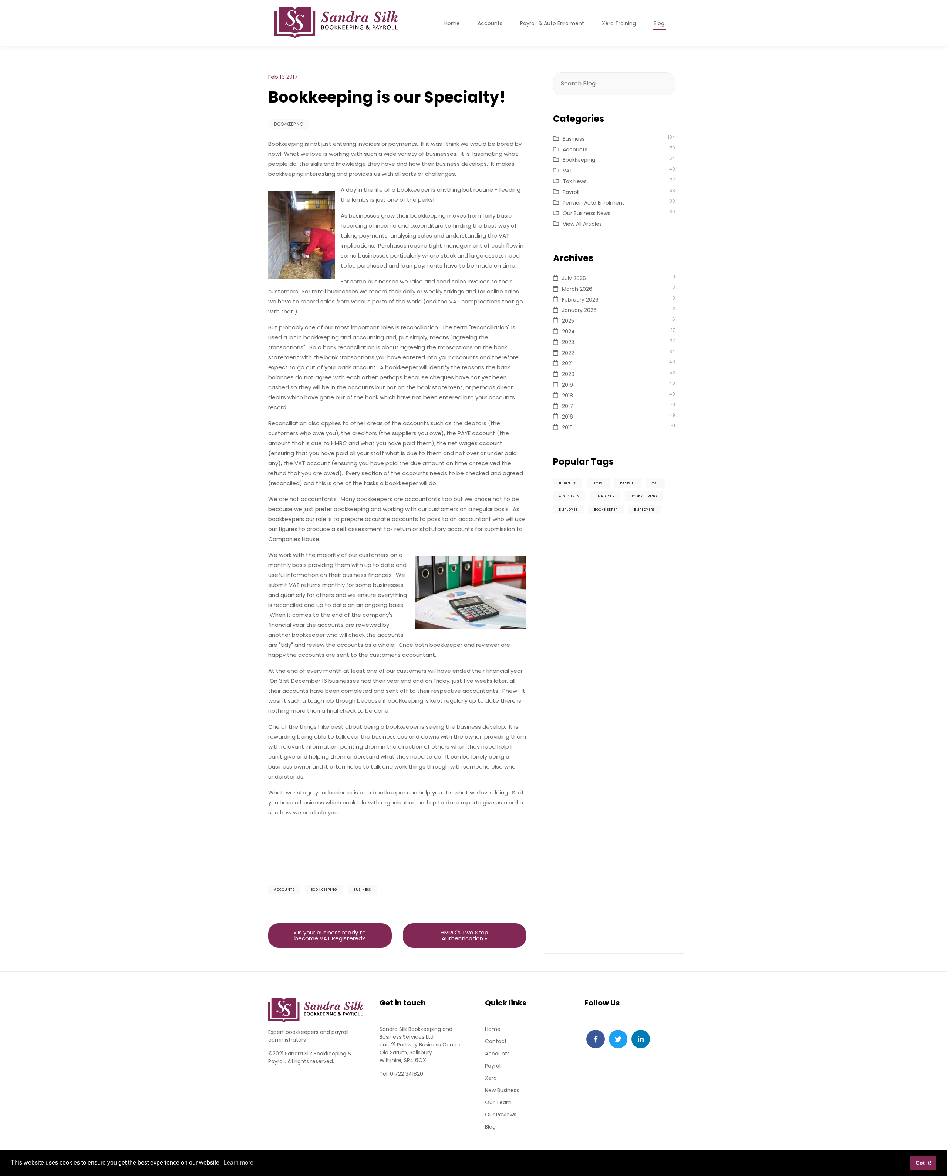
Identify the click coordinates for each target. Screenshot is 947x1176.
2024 (568, 331)
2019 (567, 385)
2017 (567, 406)
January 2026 (579, 310)
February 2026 (580, 299)
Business (362, 889)
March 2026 (577, 289)
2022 (568, 353)
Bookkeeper (606, 509)
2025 (568, 321)
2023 (568, 342)
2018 (567, 395)
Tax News (575, 181)
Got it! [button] (923, 1163)
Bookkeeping (288, 124)
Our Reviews (500, 1114)
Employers (644, 509)
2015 (567, 427)
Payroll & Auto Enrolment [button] (552, 23)
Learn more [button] (238, 1162)
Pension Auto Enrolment (593, 202)
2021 (567, 363)
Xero (491, 1078)
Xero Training (619, 23)
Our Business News (586, 213)
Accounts (284, 889)
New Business (502, 1090)
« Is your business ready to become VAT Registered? (330, 935)
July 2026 (574, 278)
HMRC (598, 483)
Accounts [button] (490, 23)
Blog (490, 1126)
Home (493, 1029)
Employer (605, 496)
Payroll (571, 192)
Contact (496, 1041)
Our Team (498, 1102)
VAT (568, 170)
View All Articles (582, 224)
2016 (567, 416)
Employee (568, 509)
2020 (568, 374)
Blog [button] (659, 23)
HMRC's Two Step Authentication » (464, 935)
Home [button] (452, 23)
